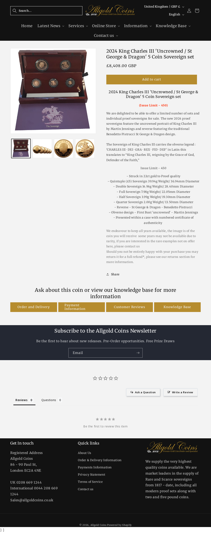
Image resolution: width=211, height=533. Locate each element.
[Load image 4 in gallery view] (84, 148)
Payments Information (95, 467)
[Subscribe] (137, 353)
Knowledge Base (177, 307)
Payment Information (75, 307)
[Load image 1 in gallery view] (20, 148)
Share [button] (115, 274)
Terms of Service (90, 482)
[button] (46, 10)
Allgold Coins (98, 525)
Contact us (86, 489)
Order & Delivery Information (100, 460)
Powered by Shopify (119, 525)
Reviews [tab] (21, 400)
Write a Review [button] (182, 392)
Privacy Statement (91, 474)
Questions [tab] (48, 400)
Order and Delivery (34, 307)
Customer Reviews (129, 307)
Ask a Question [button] (145, 392)
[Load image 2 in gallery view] (42, 148)
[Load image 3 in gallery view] (63, 148)
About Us (84, 453)
